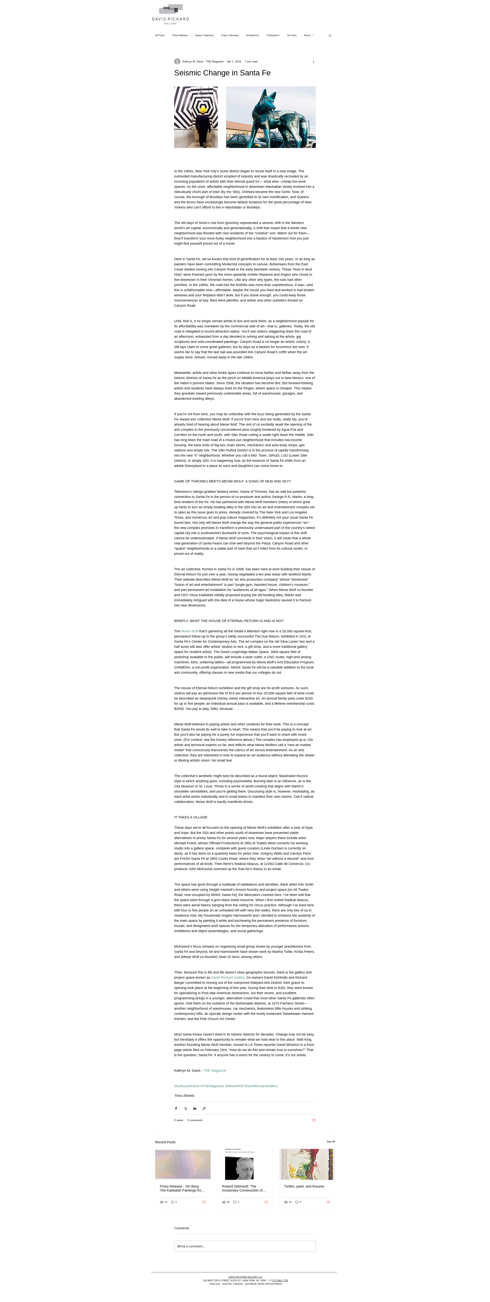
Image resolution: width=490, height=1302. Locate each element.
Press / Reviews (230, 35)
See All (331, 1141)
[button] (330, 35)
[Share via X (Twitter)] (185, 1108)
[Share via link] (204, 1108)
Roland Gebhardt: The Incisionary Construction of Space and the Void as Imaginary (242, 1188)
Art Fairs (291, 35)
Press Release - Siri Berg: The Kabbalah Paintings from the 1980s (182, 1188)
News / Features (204, 35)
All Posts (160, 35)
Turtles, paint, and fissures (304, 1186)
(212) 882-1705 (280, 1280)
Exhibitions (252, 35)
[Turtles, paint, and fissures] (307, 1164)
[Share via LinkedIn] (195, 1108)
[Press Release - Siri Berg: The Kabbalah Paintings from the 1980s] (183, 1164)
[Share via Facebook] (176, 1108)
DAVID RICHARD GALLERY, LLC (246, 1277)
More (307, 35)
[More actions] (313, 61)
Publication (273, 35)
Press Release (180, 35)
